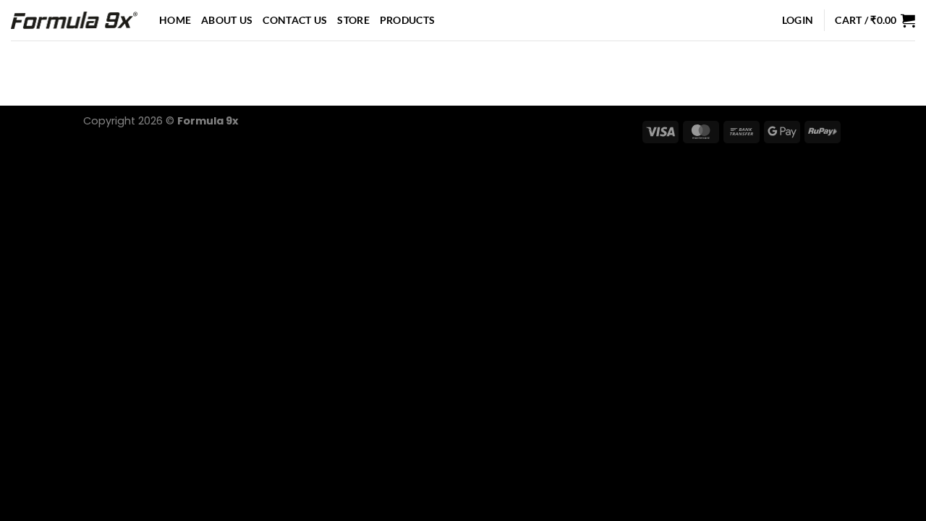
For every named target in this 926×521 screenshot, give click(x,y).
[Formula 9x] (74, 20)
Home (175, 20)
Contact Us (295, 20)
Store (353, 20)
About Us (226, 20)
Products (407, 20)
